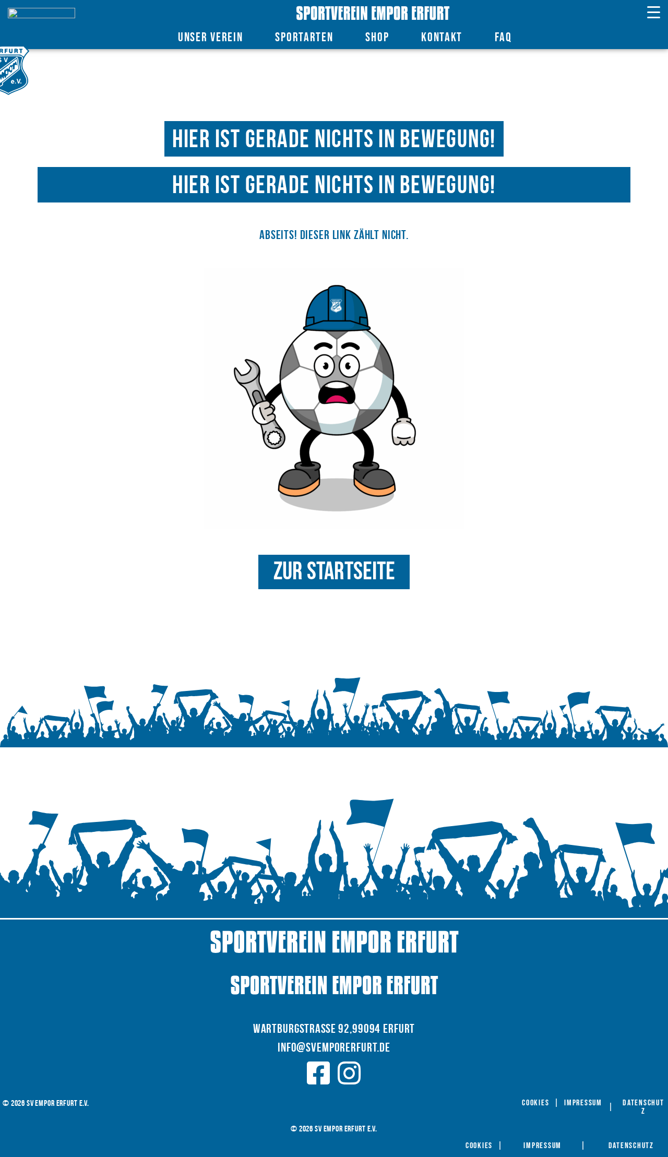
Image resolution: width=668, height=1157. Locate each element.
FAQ (503, 37)
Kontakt (441, 37)
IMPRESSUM (583, 1103)
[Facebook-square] (318, 1073)
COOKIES (535, 1103)
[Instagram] (350, 1073)
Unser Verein (210, 37)
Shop (377, 37)
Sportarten (304, 37)
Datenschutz (643, 1107)
